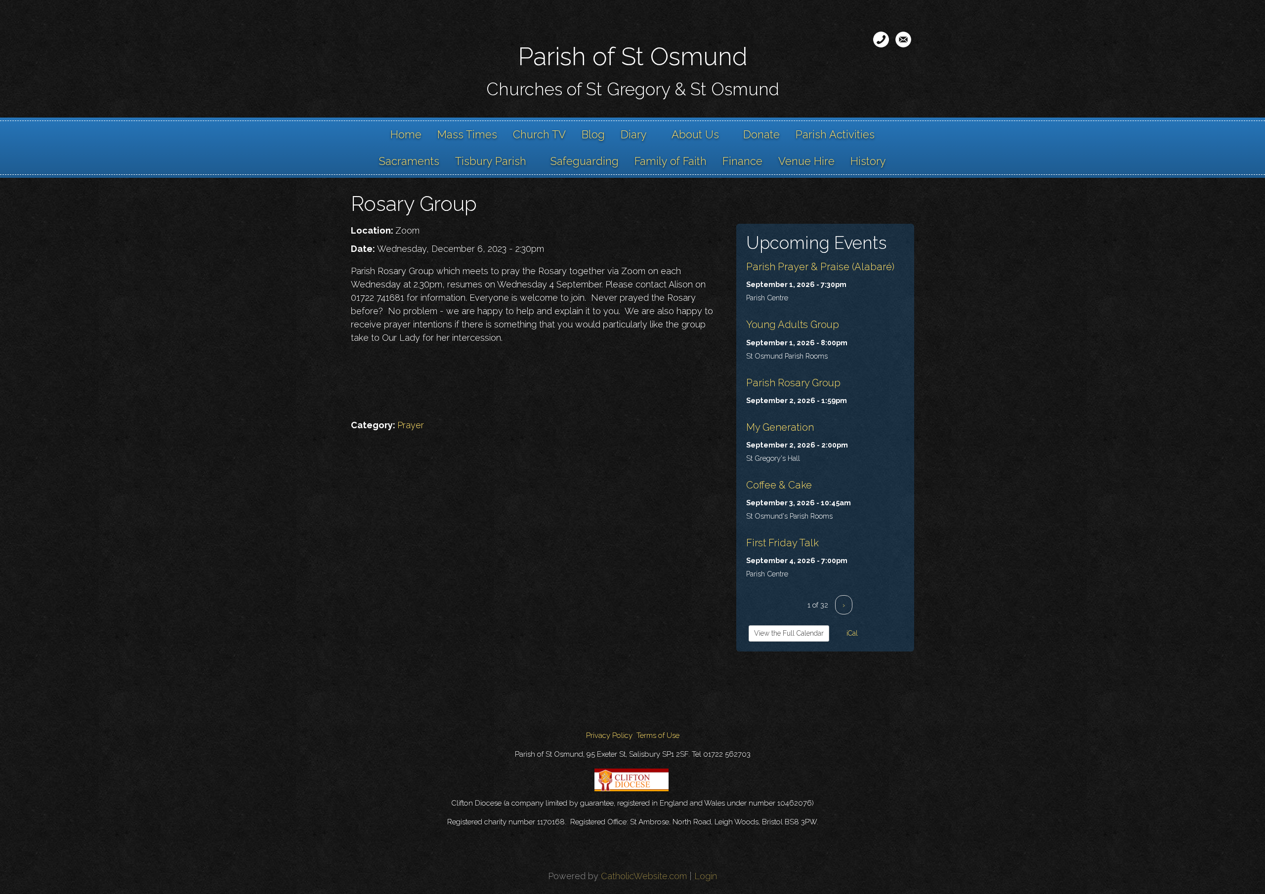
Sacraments (409, 161)
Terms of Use (657, 735)
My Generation (780, 427)
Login (705, 876)
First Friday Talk (782, 543)
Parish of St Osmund (633, 56)
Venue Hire (806, 161)
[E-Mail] (903, 39)
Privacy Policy (609, 735)
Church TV (539, 134)
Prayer (410, 425)
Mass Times (467, 134)
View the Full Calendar (789, 633)
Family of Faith (670, 161)
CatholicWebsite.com (644, 876)
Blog (593, 134)
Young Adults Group (792, 324)
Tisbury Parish (490, 161)
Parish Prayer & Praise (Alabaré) (820, 267)
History (868, 161)
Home (406, 134)
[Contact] (881, 39)
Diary (634, 134)
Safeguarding (584, 161)
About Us (695, 134)
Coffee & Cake (779, 485)
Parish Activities (835, 134)
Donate (761, 134)
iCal (851, 633)
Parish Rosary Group (793, 383)
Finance (742, 161)
